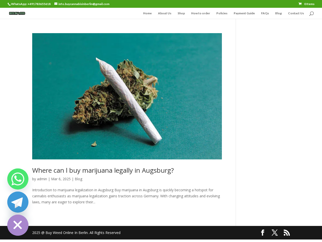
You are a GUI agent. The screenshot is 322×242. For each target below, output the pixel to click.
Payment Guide (244, 13)
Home (147, 13)
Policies (221, 13)
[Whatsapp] (17, 179)
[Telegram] (17, 202)
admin (42, 178)
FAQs (265, 13)
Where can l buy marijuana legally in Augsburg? (103, 170)
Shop (181, 13)
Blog (278, 13)
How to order (200, 13)
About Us (164, 13)
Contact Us (296, 13)
